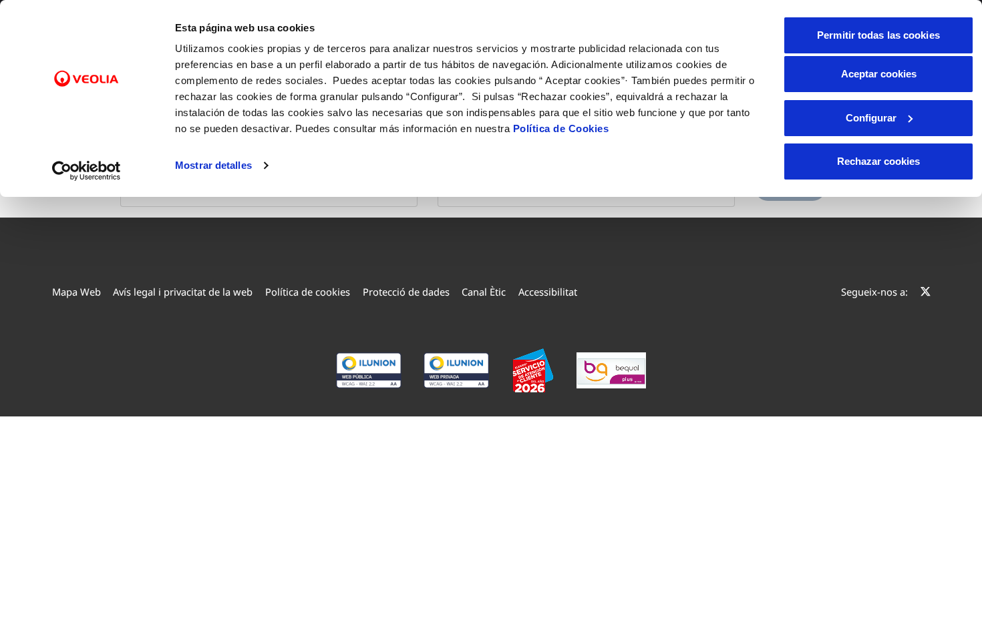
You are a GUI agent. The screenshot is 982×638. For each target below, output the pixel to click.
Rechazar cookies (878, 161)
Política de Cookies (561, 128)
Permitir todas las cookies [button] (878, 35)
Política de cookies (307, 291)
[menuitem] (76, 291)
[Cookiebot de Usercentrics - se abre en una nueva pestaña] (86, 171)
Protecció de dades (406, 291)
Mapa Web (76, 291)
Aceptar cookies (879, 73)
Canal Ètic (484, 291)
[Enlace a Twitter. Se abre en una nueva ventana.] (926, 291)
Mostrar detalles (213, 165)
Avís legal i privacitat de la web (183, 291)
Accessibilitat (547, 291)
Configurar (871, 117)
